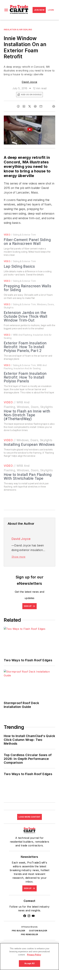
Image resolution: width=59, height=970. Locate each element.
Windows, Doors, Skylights (35, 407)
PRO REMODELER (29, 934)
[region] (29, 956)
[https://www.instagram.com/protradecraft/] (29, 915)
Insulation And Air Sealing (27, 368)
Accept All (29, 963)
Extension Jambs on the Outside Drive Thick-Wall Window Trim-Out (25, 316)
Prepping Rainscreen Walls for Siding (27, 288)
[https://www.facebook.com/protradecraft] (24, 915)
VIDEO (7, 234)
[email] (40, 106)
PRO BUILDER (18, 930)
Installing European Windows (29, 444)
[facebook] (18, 106)
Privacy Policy (34, 955)
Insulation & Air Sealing (18, 29)
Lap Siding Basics (19, 266)
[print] (53, 106)
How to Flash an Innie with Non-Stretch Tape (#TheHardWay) (27, 415)
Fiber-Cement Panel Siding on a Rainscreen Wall (27, 242)
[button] (6, 10)
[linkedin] (23, 106)
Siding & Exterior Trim (24, 234)
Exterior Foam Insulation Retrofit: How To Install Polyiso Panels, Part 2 (25, 347)
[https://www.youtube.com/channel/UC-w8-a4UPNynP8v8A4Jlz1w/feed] (33, 915)
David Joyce (29, 82)
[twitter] (29, 106)
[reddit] (35, 106)
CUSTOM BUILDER (38, 930)
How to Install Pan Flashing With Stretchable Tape (28, 476)
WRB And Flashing (22, 335)
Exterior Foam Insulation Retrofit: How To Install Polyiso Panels (25, 377)
